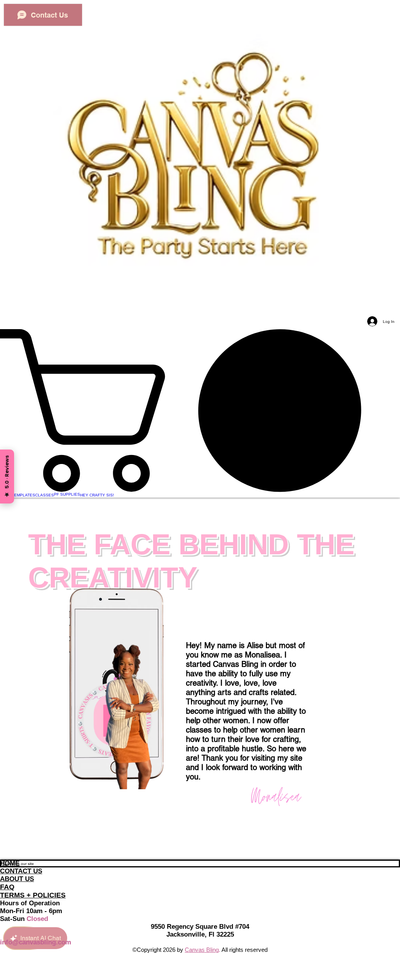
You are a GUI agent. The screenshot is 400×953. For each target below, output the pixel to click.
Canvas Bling (202, 949)
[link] (200, 410)
